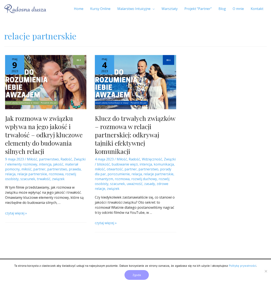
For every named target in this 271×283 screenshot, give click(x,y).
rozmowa (56, 174)
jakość (58, 164)
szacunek (27, 179)
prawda (75, 169)
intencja (45, 164)
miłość (26, 169)
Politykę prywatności (242, 265)
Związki (80, 159)
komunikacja (164, 164)
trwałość (43, 179)
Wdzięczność (152, 159)
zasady (149, 183)
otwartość (115, 169)
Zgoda (137, 275)
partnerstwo (49, 159)
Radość (66, 159)
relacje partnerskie (32, 174)
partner (39, 169)
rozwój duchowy (144, 179)
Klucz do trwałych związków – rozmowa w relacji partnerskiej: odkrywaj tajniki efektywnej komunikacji (135, 135)
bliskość (103, 164)
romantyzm (104, 179)
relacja (10, 174)
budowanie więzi (125, 164)
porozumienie (119, 174)
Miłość (32, 159)
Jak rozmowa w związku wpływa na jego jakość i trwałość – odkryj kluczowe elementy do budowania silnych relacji (44, 135)
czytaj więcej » (16, 213)
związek (58, 179)
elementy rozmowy (22, 164)
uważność (134, 183)
